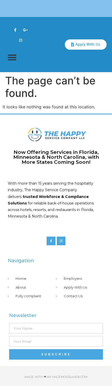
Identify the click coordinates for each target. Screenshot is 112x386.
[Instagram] (20, 40)
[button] (12, 57)
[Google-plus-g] (26, 30)
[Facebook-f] (15, 30)
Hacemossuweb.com (70, 377)
